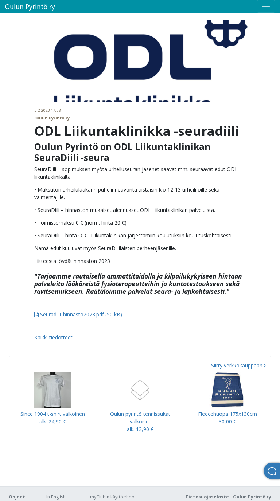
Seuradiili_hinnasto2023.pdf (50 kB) (80, 314)
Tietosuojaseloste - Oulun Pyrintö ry (228, 497)
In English (56, 497)
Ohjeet (17, 497)
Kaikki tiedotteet (53, 337)
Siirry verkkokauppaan (237, 365)
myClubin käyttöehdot (113, 497)
